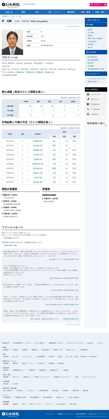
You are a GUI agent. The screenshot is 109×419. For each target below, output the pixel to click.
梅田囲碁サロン (54, 370)
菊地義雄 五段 (38, 150)
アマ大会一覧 (40, 363)
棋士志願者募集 (93, 60)
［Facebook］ (83, 356)
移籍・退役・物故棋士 (95, 38)
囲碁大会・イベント (10, 361)
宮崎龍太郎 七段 (37, 164)
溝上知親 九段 (38, 145)
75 (66, 177)
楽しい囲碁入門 (7, 390)
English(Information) (29, 4)
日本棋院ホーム (6, 16)
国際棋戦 (34, 350)
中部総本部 (32, 370)
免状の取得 (55, 390)
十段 (54, 150)
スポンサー (48, 404)
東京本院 (5, 370)
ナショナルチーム (27, 356)
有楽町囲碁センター (18, 370)
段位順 (90, 29)
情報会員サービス (55, 343)
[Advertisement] (41, 83)
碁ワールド (16, 377)
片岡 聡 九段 (38, 177)
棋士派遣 (60, 363)
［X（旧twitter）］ (93, 356)
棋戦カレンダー (71, 350)
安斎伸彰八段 (19, 72)
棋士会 (90, 47)
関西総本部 (42, 370)
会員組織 (6, 381)
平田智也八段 (30, 72)
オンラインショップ (74, 343)
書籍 (76, 377)
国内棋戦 (15, 350)
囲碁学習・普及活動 (10, 388)
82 (66, 168)
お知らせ (90, 343)
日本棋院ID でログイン (12, 238)
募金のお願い (92, 81)
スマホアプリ (31, 390)
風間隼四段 (40, 72)
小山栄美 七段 (38, 155)
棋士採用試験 (40, 356)
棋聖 (54, 145)
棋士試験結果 (92, 57)
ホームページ (95, 94)
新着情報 (5, 350)
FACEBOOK (95, 104)
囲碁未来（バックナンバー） (62, 377)
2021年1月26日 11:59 (71, 304)
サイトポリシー (50, 414)
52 (66, 141)
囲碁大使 (85, 390)
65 (66, 150)
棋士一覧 (15, 356)
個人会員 (5, 383)
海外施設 (66, 370)
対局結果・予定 (57, 350)
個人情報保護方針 (81, 414)
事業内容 (15, 404)
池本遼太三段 (49, 72)
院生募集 (91, 66)
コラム (100, 343)
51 (66, 145)
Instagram (94, 114)
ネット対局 (39, 343)
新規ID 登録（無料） (11, 245)
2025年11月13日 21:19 (70, 259)
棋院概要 (6, 402)
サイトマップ (103, 414)
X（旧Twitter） (96, 109)
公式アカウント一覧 (35, 404)
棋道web (26, 377)
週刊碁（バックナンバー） (42, 377)
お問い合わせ (73, 404)
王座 (54, 177)
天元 (54, 155)
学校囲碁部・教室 (20, 397)
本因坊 (54, 168)
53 (66, 155)
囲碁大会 (15, 363)
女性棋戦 (24, 350)
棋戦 (4, 347)
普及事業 (65, 390)
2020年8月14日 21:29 (71, 319)
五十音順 (91, 32)
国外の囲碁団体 (47, 397)
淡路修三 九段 (38, 173)
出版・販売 (7, 374)
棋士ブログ (95, 99)
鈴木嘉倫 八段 (38, 168)
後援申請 (51, 363)
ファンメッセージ (73, 26)
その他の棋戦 (45, 350)
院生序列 (91, 63)
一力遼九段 (10, 72)
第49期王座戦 (8, 216)
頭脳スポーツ (60, 397)
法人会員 (15, 383)
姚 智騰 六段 (38, 159)
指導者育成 (75, 390)
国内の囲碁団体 (34, 397)
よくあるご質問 (60, 404)
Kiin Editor (20, 390)
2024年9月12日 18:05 (71, 278)
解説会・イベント (27, 363)
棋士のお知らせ (94, 20)
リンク (5, 395)
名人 (54, 141)
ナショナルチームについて (97, 78)
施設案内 (6, 368)
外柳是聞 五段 (38, 141)
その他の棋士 (92, 41)
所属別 (90, 35)
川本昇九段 (37, 63)
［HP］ (71, 356)
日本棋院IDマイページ (21, 343)
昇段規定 (91, 44)
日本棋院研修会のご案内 (96, 69)
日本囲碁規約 (83, 350)
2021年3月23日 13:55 (71, 290)
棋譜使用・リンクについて (65, 414)
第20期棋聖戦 (8, 204)
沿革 (23, 404)
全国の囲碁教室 (43, 390)
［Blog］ (76, 356)
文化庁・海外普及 (74, 397)
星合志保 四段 (38, 182)
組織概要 (5, 404)
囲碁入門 (6, 343)
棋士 (13, 16)
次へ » (78, 324)
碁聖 (54, 159)
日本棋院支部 (7, 397)
